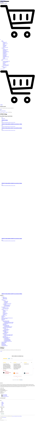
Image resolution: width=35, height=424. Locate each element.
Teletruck (4, 46)
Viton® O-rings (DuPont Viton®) (6, 337)
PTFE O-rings (4, 336)
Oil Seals (4, 57)
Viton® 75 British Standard (7, 339)
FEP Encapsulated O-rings (6, 325)
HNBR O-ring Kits (5, 298)
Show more (4, 370)
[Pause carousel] (17, 377)
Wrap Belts (4, 300)
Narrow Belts (5, 302)
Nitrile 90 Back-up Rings (6, 307)
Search (1, 109)
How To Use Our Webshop (6, 64)
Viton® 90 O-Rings (6, 338)
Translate (5, 3)
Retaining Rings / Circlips (6, 51)
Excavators (4, 314)
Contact (2, 66)
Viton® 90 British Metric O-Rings (8, 341)
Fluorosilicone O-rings (5, 330)
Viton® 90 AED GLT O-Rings (6, 320)
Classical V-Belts (6, 301)
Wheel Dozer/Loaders (5, 47)
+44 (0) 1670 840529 (4, 394)
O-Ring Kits (4, 53)
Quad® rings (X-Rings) (5, 49)
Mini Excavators (5, 312)
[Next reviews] (33, 369)
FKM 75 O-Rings (6, 328)
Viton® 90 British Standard (7, 340)
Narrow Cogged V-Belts (7, 306)
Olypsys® (4, 58)
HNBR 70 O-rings (6, 331)
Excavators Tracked (5, 43)
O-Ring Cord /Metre (4, 342)
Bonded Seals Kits (4, 344)
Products (4, 112)
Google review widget (15, 379)
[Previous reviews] (1, 369)
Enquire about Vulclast (3, 110)
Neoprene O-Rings (5, 333)
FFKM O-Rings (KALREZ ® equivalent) (7, 327)
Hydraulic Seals (3, 316)
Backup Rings (4, 50)
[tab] (13, 376)
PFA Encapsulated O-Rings (6, 321)
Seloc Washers (4, 55)
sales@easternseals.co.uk (5, 396)
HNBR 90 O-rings (6, 332)
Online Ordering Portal (5, 65)
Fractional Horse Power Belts (7, 303)
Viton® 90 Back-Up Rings (6, 308)
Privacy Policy (4, 62)
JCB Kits (3, 41)
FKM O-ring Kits (5, 297)
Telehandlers (4, 45)
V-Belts (2, 59)
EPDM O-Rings (4, 324)
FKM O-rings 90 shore (6, 329)
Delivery (4, 63)
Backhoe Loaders (5, 42)
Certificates (3, 315)
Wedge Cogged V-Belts (7, 305)
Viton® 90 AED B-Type (5, 323)
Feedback (4, 67)
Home (2, 40)
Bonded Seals (4, 52)
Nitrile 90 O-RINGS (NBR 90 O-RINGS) (8, 334)
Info (2, 60)
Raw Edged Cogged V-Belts (7, 304)
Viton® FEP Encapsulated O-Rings (8, 326)
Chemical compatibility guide (6, 61)
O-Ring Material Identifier (6, 56)
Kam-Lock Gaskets (5, 54)
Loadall (4, 44)
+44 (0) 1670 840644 (4, 395)
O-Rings (4, 48)
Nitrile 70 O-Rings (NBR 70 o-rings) (8, 335)
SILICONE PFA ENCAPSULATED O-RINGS (8, 322)
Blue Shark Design (4, 417)
